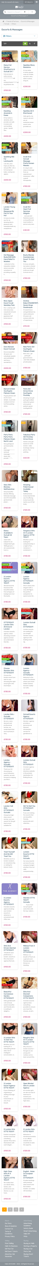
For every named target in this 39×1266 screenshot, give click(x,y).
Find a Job (27, 1251)
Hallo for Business (11, 1246)
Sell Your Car (9, 1249)
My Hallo (28, 2)
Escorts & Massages (28, 21)
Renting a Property (30, 1246)
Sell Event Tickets (11, 1251)
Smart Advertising (30, 1231)
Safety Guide (28, 1228)
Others (14, 24)
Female (6, 24)
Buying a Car (28, 1249)
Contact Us (9, 1229)
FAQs (25, 1236)
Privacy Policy (10, 1236)
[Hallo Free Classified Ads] (19, 7)
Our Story (8, 1223)
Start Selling (9, 1243)
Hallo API (27, 1234)
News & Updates (11, 1226)
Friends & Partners (12, 21)
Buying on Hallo (29, 1243)
